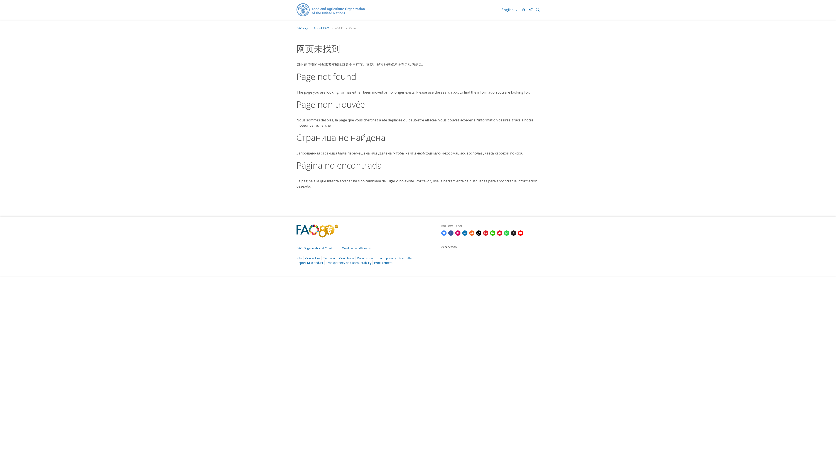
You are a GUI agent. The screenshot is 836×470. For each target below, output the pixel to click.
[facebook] (450, 232)
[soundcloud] (471, 232)
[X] (513, 232)
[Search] (536, 10)
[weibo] (499, 232)
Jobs (300, 258)
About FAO (321, 28)
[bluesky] (444, 232)
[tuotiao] (485, 232)
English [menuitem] (508, 9)
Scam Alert (406, 258)
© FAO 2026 (449, 247)
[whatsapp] (506, 232)
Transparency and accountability (348, 263)
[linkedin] (464, 232)
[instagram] (457, 232)
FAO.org (302, 28)
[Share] (529, 10)
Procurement (383, 263)
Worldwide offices (355, 248)
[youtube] (520, 232)
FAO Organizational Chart (314, 248)
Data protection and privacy (376, 258)
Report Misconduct (310, 263)
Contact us (312, 258)
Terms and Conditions (338, 258)
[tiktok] (478, 232)
